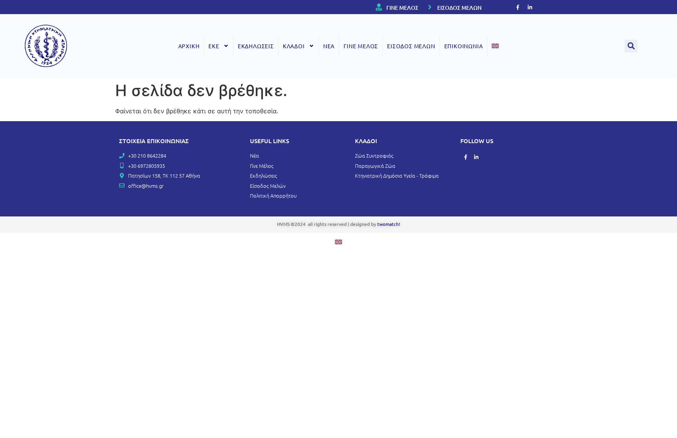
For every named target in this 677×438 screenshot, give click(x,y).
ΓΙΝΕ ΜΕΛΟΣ (402, 7)
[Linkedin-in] (530, 7)
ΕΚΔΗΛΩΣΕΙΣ (256, 45)
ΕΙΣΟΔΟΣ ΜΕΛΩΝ (459, 7)
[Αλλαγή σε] (495, 46)
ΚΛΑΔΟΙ (294, 45)
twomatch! (388, 224)
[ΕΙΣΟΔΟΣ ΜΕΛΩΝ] (429, 7)
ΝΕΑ (329, 45)
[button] (631, 46)
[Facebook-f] (517, 7)
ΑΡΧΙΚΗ (189, 45)
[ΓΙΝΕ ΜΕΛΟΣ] (378, 7)
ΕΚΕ (213, 45)
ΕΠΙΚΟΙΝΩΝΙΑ (463, 45)
